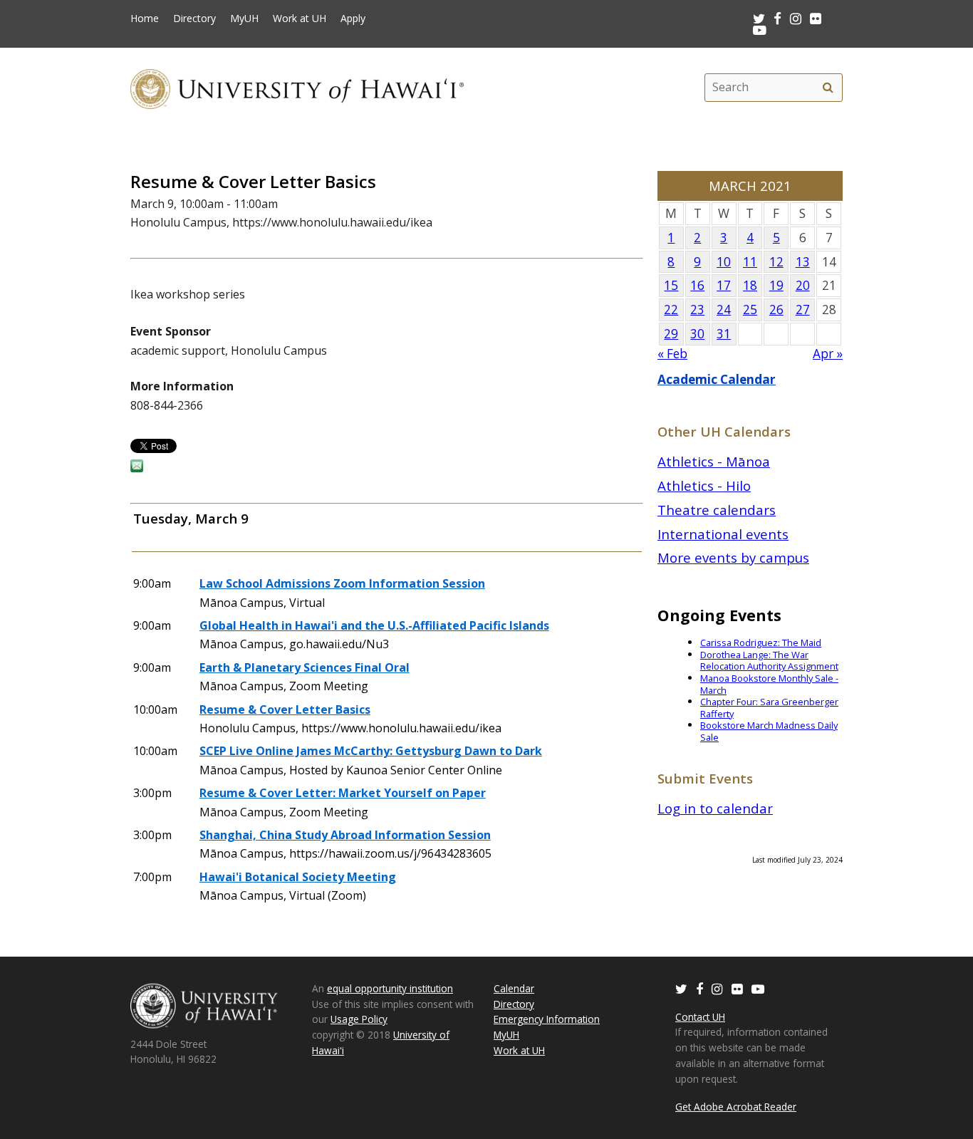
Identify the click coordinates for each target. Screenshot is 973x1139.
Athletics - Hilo (704, 485)
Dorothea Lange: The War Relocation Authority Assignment (769, 660)
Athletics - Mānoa (713, 461)
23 (697, 309)
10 (724, 262)
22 (671, 309)
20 (803, 285)
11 (750, 262)
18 (750, 285)
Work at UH (299, 18)
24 (724, 309)
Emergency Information (547, 1019)
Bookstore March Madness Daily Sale (769, 731)
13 (803, 262)
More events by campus (733, 557)
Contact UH (700, 1017)
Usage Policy (359, 1019)
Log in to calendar (715, 808)
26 (776, 309)
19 (776, 285)
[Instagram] (717, 988)
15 (671, 285)
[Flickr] (737, 988)
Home (144, 18)
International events (723, 534)
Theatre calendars (716, 510)
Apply (352, 18)
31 (724, 334)
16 (697, 285)
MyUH (244, 18)
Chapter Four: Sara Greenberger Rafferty (769, 707)
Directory (194, 18)
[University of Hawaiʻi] (297, 87)
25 (750, 309)
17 (724, 285)
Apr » (828, 353)
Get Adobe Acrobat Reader (735, 1106)
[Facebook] (699, 988)
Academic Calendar (716, 379)
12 (776, 262)
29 (671, 334)
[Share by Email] (136, 468)
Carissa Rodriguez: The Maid (760, 642)
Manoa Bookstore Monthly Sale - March (769, 684)
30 (697, 334)
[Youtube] (759, 29)
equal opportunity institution (390, 988)
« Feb (672, 353)
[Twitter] (681, 988)
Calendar (514, 988)
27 (803, 309)
